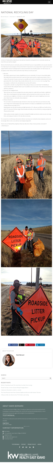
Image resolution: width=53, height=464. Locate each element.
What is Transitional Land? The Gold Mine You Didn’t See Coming (16, 385)
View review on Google (7, 424)
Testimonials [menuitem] (15, 444)
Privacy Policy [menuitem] (32, 444)
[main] (26, 200)
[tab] (24, 426)
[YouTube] (33, 447)
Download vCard (8, 438)
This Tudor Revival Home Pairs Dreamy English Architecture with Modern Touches (21, 392)
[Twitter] (23, 447)
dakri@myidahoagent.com (10, 437)
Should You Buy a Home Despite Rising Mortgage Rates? (14, 387)
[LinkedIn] (30, 447)
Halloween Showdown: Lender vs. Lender (11, 390)
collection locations (36, 81)
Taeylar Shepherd (7, 423)
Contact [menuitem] (23, 444)
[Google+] (26, 447)
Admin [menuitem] (39, 444)
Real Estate (12, 16)
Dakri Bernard (5, 16)
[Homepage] (7, 2)
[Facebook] (19, 447)
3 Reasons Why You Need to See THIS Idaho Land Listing (15, 394)
